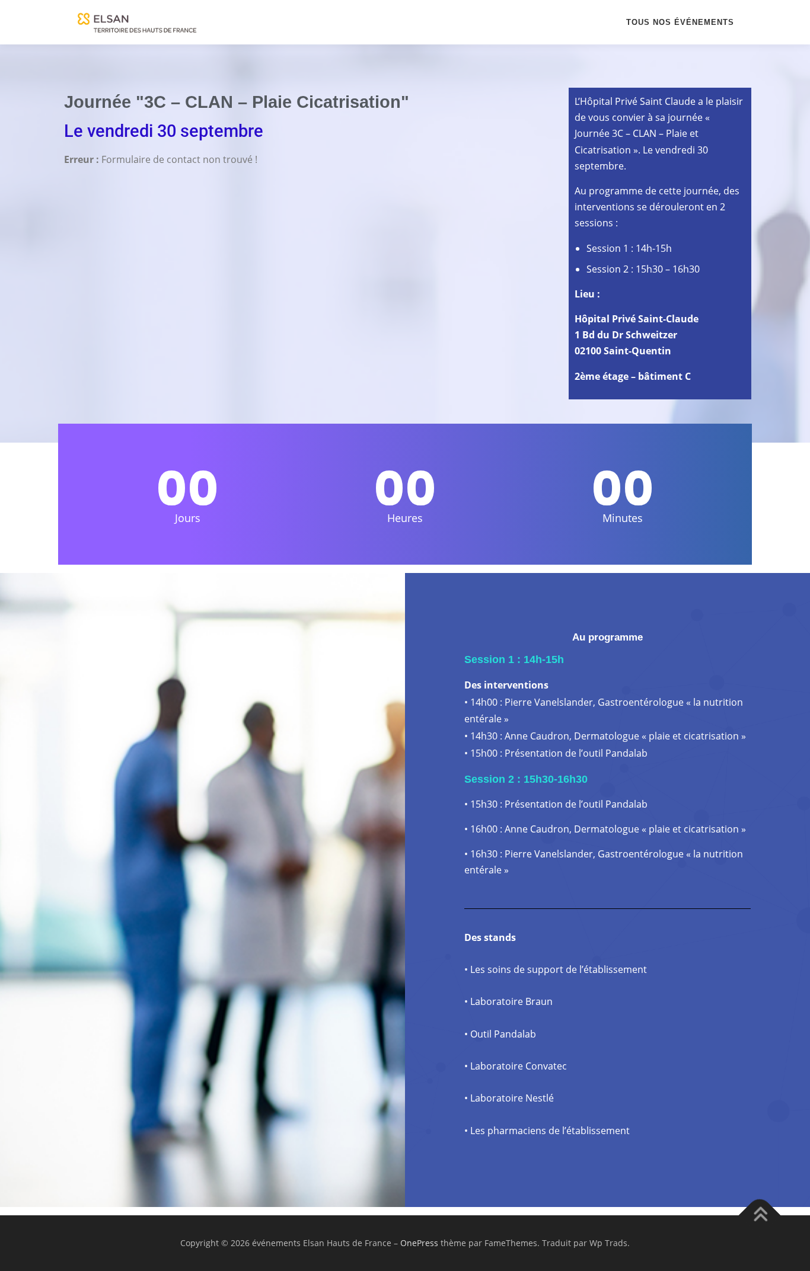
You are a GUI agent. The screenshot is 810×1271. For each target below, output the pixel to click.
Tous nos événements (680, 22)
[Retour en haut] (760, 1216)
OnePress (419, 1242)
